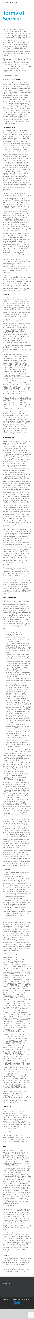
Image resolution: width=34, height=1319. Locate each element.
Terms (4, 1282)
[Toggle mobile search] (27, 3)
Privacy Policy (6, 1283)
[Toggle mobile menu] (30, 3)
